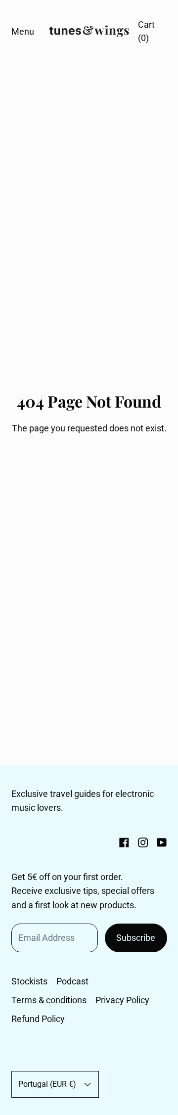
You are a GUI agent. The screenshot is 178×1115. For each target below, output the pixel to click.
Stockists (29, 981)
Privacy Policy (122, 1000)
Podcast (72, 981)
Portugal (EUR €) (47, 1084)
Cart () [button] (146, 31)
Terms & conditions (49, 1000)
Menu (22, 31)
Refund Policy (38, 1019)
